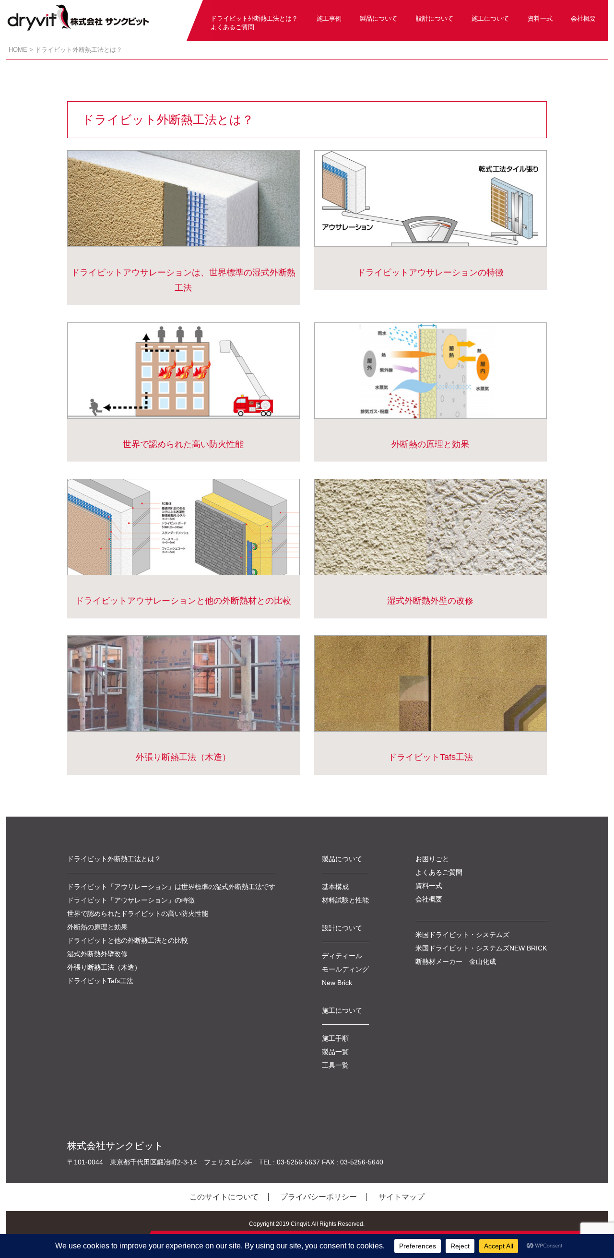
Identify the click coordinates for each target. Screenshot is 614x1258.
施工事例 (329, 18)
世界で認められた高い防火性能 (183, 444)
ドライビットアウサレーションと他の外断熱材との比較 (183, 600)
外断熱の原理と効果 (430, 444)
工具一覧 (335, 1065)
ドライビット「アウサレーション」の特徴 (131, 900)
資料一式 (540, 18)
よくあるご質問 (232, 27)
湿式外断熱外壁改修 (97, 954)
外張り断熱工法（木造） (183, 757)
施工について (490, 18)
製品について (378, 18)
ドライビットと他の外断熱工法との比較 (127, 940)
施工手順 (335, 1038)
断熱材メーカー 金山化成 (455, 961)
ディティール (342, 956)
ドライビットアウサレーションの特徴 (430, 272)
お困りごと (432, 859)
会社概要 (583, 18)
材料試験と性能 (345, 900)
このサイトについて (224, 1197)
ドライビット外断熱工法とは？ (254, 18)
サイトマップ (401, 1197)
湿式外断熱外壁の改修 (430, 600)
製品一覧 (335, 1052)
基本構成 (335, 886)
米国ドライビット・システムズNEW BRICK (481, 948)
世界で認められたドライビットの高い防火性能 (137, 913)
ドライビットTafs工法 (430, 757)
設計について (434, 18)
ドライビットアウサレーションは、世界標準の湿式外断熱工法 (183, 280)
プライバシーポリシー (318, 1197)
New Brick (337, 982)
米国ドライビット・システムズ (462, 934)
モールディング (345, 969)
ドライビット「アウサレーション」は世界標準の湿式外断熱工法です (171, 886)
